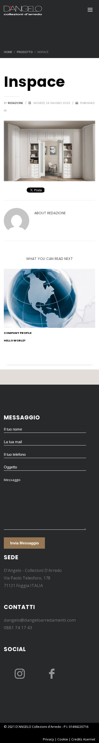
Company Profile (17, 333)
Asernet (89, 739)
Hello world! (14, 340)
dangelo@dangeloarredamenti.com (40, 620)
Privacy (48, 739)
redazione (16, 103)
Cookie (62, 739)
